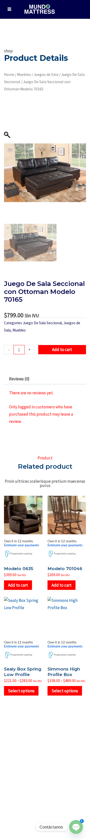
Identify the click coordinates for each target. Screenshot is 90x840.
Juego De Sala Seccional (42, 322)
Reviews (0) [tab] (19, 379)
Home (9, 74)
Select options (21, 691)
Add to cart (62, 349)
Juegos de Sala (46, 74)
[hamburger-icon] (9, 9)
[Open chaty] (75, 826)
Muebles (24, 74)
